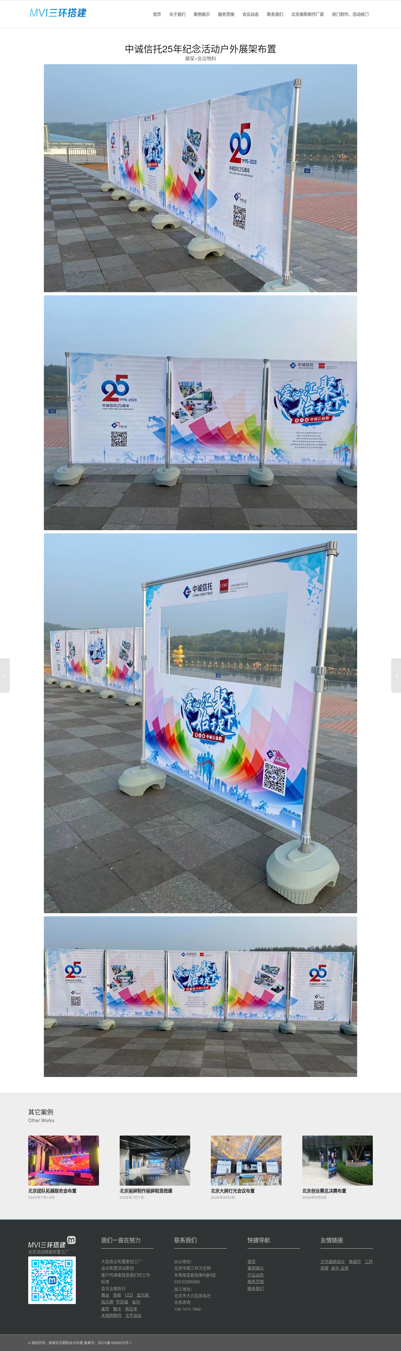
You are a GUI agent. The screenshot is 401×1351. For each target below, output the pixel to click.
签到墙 (122, 1302)
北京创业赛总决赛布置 (324, 1191)
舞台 (105, 1295)
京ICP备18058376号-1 (115, 1342)
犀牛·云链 (340, 1268)
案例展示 (255, 1268)
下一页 (363, 1161)
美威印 (355, 1261)
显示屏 (143, 1295)
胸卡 (117, 1309)
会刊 (136, 1302)
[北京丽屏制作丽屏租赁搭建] (155, 1161)
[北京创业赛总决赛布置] (337, 1161)
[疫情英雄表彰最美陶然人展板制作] (396, 675)
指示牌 (107, 1302)
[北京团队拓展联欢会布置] (63, 1161)
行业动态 (255, 1275)
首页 (251, 1261)
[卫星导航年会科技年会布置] (5, 675)
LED (129, 1295)
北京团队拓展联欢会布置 (52, 1191)
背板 (117, 1295)
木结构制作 (111, 1315)
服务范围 (255, 1281)
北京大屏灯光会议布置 (233, 1191)
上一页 (37, 1161)
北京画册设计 (332, 1261)
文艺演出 (133, 1315)
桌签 (105, 1309)
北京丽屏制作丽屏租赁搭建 (146, 1191)
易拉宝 (131, 1309)
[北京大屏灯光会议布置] (246, 1161)
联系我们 (255, 1288)
